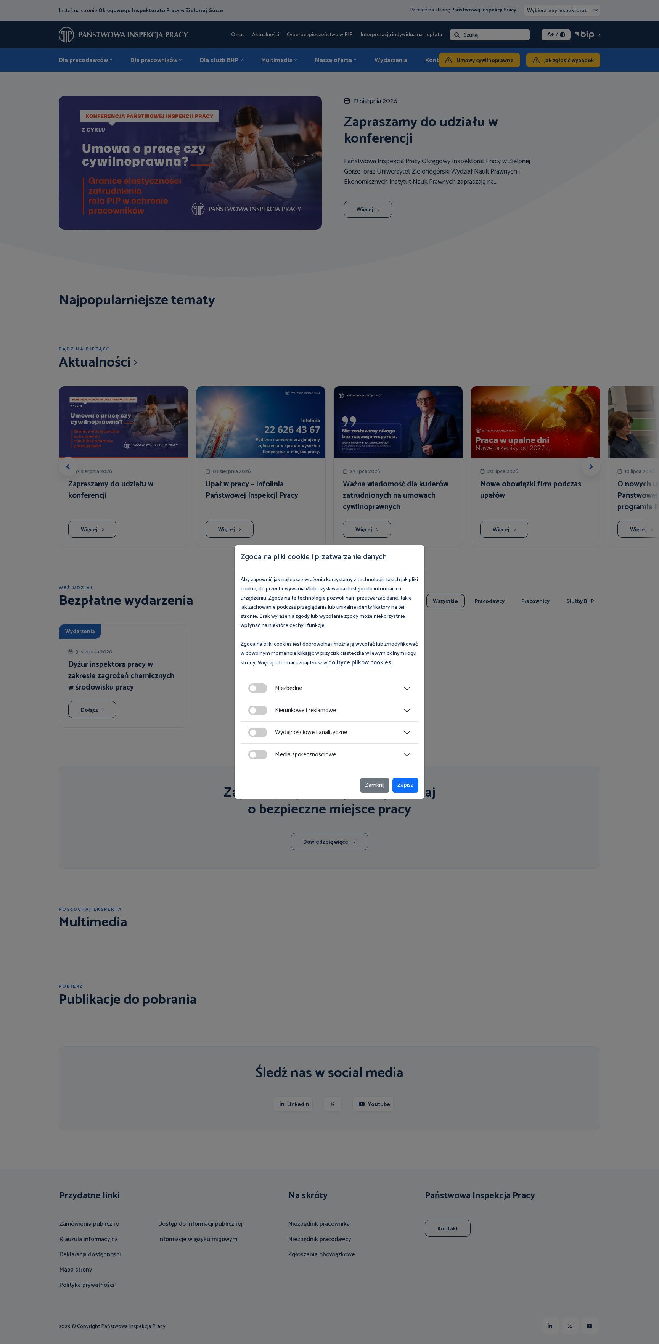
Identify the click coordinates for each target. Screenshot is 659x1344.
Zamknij (374, 785)
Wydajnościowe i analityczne (311, 732)
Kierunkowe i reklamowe (305, 710)
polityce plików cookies (359, 663)
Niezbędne (288, 688)
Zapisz (405, 785)
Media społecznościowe (305, 754)
